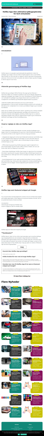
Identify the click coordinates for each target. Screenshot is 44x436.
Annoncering (15, 7)
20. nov (36, 346)
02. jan (15, 346)
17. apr (36, 358)
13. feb (15, 370)
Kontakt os (29, 7)
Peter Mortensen (12, 16)
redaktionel (40, 16)
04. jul (15, 286)
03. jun (36, 322)
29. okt (15, 311)
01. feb (36, 333)
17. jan (36, 395)
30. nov (36, 299)
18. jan (15, 382)
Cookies (24, 7)
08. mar (15, 333)
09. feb (36, 370)
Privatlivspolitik (23, 434)
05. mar (36, 286)
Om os (20, 7)
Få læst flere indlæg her (22, 276)
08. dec (15, 299)
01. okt (36, 311)
